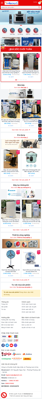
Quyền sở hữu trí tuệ (28, 327)
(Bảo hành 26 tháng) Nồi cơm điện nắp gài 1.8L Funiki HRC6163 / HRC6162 (31, 170)
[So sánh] (20, 109)
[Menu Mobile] (2, 2)
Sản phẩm (4, 307)
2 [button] (19, 25)
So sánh (11, 77)
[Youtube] (11, 345)
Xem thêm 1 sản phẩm (20, 230)
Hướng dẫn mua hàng (8, 319)
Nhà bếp (12, 34)
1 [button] (16, 25)
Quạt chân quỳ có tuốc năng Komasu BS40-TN (31, 270)
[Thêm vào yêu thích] (6, 61)
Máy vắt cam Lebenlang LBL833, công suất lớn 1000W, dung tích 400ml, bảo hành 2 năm (10, 170)
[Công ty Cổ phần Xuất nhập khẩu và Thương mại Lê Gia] (11, 3)
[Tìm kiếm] (39, 7)
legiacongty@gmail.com (14, 375)
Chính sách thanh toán (29, 304)
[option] (21, 18)
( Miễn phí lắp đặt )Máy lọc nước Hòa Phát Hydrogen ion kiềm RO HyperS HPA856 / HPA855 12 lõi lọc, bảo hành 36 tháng (31, 71)
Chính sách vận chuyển (29, 307)
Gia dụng (20, 34)
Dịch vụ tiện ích (26, 325)
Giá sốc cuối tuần (21, 49)
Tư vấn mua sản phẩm (21, 285)
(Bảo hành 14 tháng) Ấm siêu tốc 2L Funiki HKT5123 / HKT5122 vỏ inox (31, 120)
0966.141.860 (13, 380)
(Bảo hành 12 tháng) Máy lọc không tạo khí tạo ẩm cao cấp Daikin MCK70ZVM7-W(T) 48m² (31, 220)
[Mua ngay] (2, 61)
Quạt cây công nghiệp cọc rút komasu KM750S (11, 270)
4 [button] (23, 25)
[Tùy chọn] (22, 61)
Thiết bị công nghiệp (21, 235)
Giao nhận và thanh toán (9, 322)
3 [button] (21, 25)
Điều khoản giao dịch (28, 322)
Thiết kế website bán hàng (18, 396)
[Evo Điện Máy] (21, 18)
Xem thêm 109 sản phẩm (20, 130)
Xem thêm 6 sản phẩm (20, 280)
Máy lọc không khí (21, 185)
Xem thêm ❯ (21, 87)
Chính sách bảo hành (28, 312)
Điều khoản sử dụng (28, 319)
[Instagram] (15, 345)
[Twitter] (7, 345)
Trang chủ (4, 304)
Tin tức (3, 309)
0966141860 (9, 383)
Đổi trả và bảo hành (7, 325)
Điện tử (28, 34)
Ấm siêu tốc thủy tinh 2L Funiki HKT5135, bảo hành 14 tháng (10, 120)
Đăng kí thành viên (7, 327)
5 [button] (26, 25)
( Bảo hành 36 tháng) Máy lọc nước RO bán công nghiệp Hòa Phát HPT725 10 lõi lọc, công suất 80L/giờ (11, 71)
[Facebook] (3, 345)
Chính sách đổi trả (27, 309)
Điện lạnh (35, 34)
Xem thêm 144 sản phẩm (20, 180)
